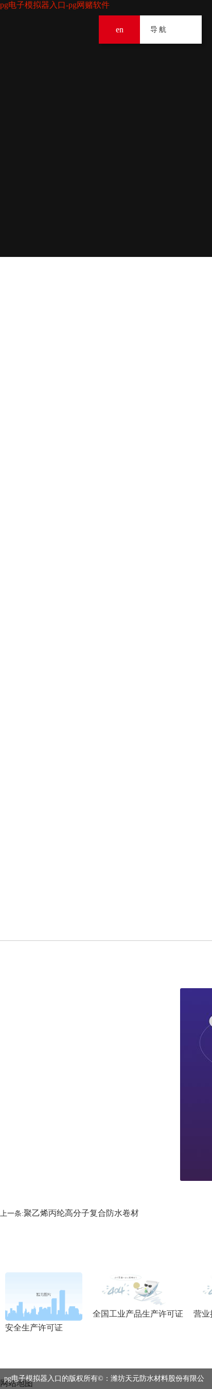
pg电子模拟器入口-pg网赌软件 (55, 5)
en (119, 29)
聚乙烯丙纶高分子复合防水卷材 (81, 1213)
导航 (187, 29)
